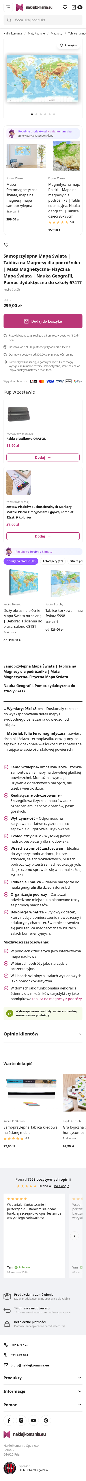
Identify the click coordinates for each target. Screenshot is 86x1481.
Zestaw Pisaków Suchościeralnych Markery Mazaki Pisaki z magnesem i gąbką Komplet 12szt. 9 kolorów (39, 512)
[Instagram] (21, 1420)
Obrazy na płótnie (21, 561)
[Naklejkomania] (43, 1434)
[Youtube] (33, 1420)
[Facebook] (9, 1420)
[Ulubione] (65, 7)
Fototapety (53, 561)
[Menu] (8, 7)
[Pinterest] (46, 1420)
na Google (61, 1186)
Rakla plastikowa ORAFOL (26, 438)
